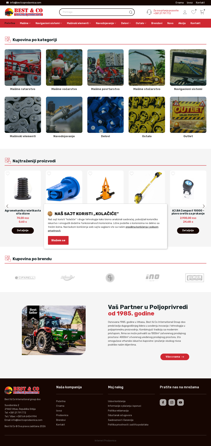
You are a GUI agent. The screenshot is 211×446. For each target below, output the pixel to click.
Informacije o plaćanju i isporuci (124, 406)
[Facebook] (163, 402)
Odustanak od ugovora (120, 415)
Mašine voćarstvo (64, 89)
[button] (204, 206)
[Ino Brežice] (147, 277)
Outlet (188, 136)
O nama (180, 2)
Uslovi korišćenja (116, 401)
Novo (170, 23)
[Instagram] (171, 402)
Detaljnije (23, 230)
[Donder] (63, 277)
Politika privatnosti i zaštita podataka (128, 424)
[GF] (105, 277)
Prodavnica (62, 415)
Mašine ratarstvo (22, 89)
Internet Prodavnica (105, 440)
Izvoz (190, 2)
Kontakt (200, 2)
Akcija (182, 23)
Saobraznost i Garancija (120, 420)
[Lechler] (190, 277)
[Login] (185, 12)
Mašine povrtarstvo (105, 89)
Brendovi (156, 23)
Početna (10, 23)
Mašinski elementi (23, 136)
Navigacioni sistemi (188, 89)
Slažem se (58, 240)
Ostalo (147, 136)
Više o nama (173, 356)
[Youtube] (180, 402)
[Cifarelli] (21, 277)
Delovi (105, 136)
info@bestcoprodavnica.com (25, 2)
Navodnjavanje (64, 136)
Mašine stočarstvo (146, 89)
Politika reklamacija (118, 410)
